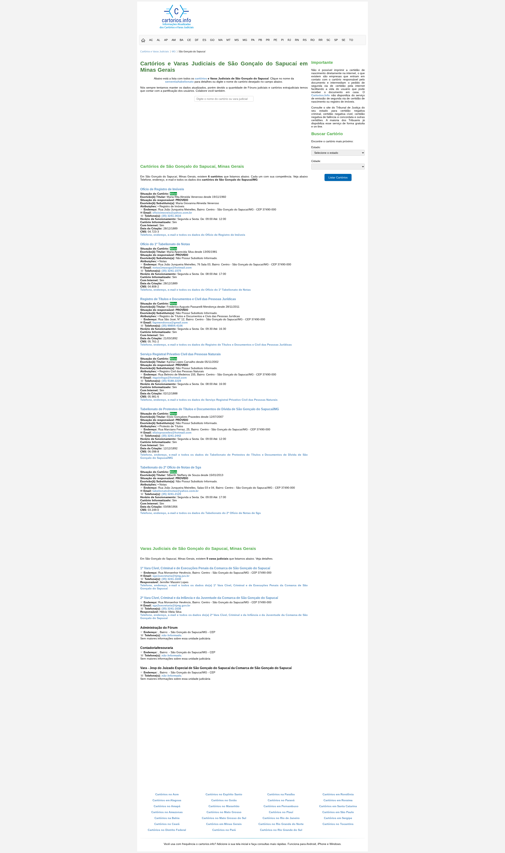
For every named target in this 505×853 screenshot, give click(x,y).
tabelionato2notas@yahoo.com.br (175, 490)
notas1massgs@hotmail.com (172, 267)
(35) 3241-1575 (171, 270)
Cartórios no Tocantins (338, 824)
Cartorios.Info (320, 95)
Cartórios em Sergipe (338, 818)
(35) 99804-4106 (172, 325)
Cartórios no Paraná (281, 800)
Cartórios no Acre (167, 794)
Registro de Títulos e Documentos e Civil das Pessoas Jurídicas (188, 299)
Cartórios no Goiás (224, 800)
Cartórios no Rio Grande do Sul (281, 829)
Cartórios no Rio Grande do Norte (281, 824)
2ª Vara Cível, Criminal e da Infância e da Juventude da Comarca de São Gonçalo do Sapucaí (209, 597)
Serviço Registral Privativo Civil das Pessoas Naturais (180, 354)
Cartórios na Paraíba (281, 794)
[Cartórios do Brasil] (176, 28)
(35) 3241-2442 (171, 435)
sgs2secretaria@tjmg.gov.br (171, 605)
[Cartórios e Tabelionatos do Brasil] (143, 40)
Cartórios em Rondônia (338, 794)
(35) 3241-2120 (171, 494)
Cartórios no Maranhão (224, 806)
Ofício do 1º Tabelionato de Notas (165, 244)
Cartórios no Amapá (167, 806)
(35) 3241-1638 (171, 579)
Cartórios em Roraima (338, 800)
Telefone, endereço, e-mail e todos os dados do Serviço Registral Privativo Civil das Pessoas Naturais (209, 399)
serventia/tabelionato (179, 81)
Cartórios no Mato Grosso (224, 812)
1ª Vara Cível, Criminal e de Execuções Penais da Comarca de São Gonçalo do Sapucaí (205, 568)
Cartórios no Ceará (167, 824)
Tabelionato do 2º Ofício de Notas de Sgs (170, 467)
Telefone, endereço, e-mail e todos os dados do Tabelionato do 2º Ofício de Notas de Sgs (200, 513)
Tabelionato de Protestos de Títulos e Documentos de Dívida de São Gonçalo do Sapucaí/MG (209, 409)
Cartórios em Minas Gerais (224, 824)
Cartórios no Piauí (281, 812)
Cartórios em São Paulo (338, 812)
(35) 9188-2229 (171, 380)
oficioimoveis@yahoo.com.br (172, 212)
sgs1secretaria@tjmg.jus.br (170, 575)
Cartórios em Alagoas (166, 800)
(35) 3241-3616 (171, 215)
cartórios (201, 78)
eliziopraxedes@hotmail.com (171, 432)
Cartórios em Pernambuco (281, 806)
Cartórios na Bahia (167, 818)
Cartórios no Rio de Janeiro (281, 818)
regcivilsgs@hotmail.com (169, 377)
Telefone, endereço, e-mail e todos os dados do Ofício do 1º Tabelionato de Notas (195, 289)
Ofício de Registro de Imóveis (162, 189)
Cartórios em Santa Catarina (338, 806)
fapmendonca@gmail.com (170, 322)
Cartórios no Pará (224, 829)
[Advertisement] (290, 14)
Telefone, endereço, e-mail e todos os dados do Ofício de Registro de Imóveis (192, 234)
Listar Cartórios (338, 177)
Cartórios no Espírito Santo (224, 794)
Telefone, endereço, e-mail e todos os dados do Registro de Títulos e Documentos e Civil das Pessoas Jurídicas (216, 344)
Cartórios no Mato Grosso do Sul (224, 818)
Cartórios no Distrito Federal (167, 829)
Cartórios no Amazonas (167, 812)
